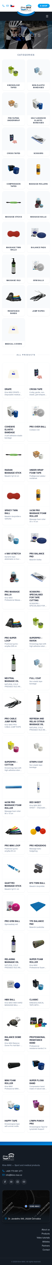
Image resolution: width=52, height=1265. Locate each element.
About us (46, 1229)
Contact (46, 1249)
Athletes (46, 1241)
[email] (7, 6)
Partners (46, 1245)
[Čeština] (12, 5)
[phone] (3, 6)
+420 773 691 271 (14, 1170)
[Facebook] (5, 1181)
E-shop (43, 5)
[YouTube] (11, 1181)
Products (46, 1233)
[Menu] (47, 16)
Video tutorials (43, 1237)
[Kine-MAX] (26, 11)
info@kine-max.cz (14, 1174)
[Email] (24, 1181)
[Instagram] (17, 1181)
